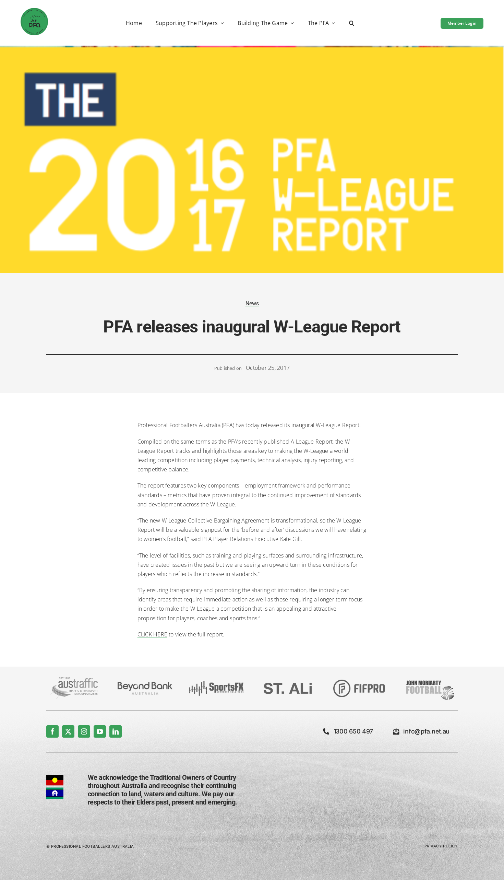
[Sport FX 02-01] (216, 683)
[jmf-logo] (430, 679)
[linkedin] (115, 731)
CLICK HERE (152, 634)
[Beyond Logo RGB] (145, 684)
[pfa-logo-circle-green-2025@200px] (34, 10)
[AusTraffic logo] (74, 680)
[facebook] (52, 731)
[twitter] (68, 731)
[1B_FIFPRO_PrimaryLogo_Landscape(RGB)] (359, 682)
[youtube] (100, 731)
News (252, 303)
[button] (351, 23)
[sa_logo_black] (288, 685)
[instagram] (84, 731)
